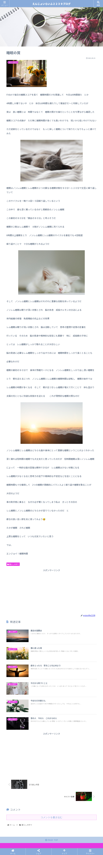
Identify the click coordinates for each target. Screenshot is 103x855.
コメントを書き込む (51, 817)
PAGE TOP (52, 840)
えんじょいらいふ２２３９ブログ (51, 4)
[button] (95, 474)
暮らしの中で (14, 564)
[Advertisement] (51, 591)
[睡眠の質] (63, 537)
